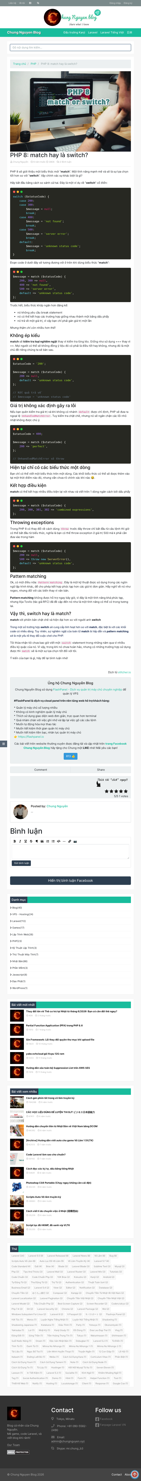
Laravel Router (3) (76, 1271)
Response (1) (102, 1383)
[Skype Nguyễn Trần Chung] (38, 3)
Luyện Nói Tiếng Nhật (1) (85, 1319)
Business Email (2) (21, 1287)
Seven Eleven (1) (105, 1367)
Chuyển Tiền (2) (20, 1293)
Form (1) (82, 1378)
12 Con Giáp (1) (106, 1351)
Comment (40, 769)
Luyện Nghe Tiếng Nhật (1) (54, 1319)
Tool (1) (117, 1378)
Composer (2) (60, 1293)
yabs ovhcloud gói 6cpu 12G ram (45, 1053)
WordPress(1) (20, 988)
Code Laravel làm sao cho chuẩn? (46, 1154)
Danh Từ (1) (32, 1346)
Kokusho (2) (80, 1277)
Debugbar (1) (82, 1340)
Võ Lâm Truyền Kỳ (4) (79, 1261)
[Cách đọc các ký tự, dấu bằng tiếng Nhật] (17, 1173)
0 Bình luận (65, 161)
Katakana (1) (47, 1325)
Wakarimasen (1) (99, 1335)
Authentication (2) (75, 1282)
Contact (117, 1474)
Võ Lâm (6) (99, 1255)
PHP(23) (17, 941)
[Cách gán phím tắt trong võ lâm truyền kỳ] (17, 1102)
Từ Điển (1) (117, 1340)
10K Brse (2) (63, 1277)
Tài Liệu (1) (17, 1351)
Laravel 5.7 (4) (101, 1261)
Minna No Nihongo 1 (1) (81, 1346)
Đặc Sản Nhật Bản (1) (61, 1340)
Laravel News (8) (81, 1255)
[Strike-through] (31, 841)
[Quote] (42, 841)
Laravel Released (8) (57, 1255)
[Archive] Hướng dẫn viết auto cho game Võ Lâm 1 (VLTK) (59, 1140)
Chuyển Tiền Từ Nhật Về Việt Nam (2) (105, 1293)
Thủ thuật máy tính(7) (25, 954)
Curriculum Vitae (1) (101, 1356)
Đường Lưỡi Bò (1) (36, 1356)
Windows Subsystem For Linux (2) (29, 1314)
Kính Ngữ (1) (88, 1372)
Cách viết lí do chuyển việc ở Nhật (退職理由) (52, 1211)
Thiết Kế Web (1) (20, 1383)
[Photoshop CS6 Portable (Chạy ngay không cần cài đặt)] (17, 1187)
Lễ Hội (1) (123, 1351)
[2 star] (111, 791)
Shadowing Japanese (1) (24, 1325)
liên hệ (12, 3)
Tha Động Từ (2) (39, 1282)
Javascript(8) (19, 974)
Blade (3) (63, 1266)
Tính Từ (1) (17, 1346)
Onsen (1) (40, 1340)
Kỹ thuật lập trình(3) (24, 947)
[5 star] (125, 791)
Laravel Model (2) (21, 1303)
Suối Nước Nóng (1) (21, 1340)
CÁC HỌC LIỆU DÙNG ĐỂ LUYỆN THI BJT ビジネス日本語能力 (60, 1112)
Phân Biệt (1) (121, 1356)
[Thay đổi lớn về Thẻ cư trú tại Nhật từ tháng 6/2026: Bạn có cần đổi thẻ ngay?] (17, 1016)
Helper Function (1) (100, 1378)
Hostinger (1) (57, 1367)
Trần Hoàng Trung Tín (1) (60, 1335)
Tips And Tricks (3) (33, 1271)
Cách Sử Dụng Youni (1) (24, 1362)
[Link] (69, 841)
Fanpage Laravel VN (112, 1424)
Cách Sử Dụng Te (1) (22, 1367)
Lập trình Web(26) (22, 934)
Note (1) (74, 1362)
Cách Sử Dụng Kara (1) (74, 1356)
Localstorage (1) (69, 1383)
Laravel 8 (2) (56, 1314)
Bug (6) (113, 1255)
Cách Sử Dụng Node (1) (95, 1362)
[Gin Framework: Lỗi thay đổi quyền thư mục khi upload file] (17, 1044)
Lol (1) (31, 1330)
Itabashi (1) (17, 1356)
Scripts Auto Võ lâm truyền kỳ (43, 1196)
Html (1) (69, 1378)
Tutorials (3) (116, 1271)
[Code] (58, 841)
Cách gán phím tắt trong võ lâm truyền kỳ (50, 1097)
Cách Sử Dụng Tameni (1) (53, 1362)
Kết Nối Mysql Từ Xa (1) (80, 1367)
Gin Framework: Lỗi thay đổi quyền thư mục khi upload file (60, 1039)
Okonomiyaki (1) (113, 1325)
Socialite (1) (71, 1372)
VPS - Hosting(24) (22, 914)
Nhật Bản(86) (20, 961)
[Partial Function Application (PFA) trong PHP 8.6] (17, 1030)
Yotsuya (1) (94, 1325)
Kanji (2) (95, 1277)
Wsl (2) (105, 1309)
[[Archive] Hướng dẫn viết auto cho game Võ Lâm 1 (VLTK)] (17, 1145)
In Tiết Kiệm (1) (34, 1372)
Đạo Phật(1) (19, 981)
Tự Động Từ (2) (19, 1282)
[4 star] (121, 791)
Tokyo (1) (81, 1335)
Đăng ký (128, 3)
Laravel (92, 32)
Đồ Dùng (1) (79, 1330)
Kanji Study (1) (61, 1330)
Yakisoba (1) (18, 1330)
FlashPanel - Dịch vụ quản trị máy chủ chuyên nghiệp (87, 689)
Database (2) (105, 1287)
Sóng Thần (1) (36, 1335)
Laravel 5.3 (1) (53, 1372)
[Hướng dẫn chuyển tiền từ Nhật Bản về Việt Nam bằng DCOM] (17, 1130)
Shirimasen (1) (119, 1335)
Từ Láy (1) (42, 1367)
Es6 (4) (38, 1266)
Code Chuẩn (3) (20, 1277)
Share (100, 769)
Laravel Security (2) (47, 1309)
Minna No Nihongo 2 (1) (109, 1346)
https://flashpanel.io (31, 736)
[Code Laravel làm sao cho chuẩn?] (17, 1159)
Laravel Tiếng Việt (112, 32)
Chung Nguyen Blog (24, 32)
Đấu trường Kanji (74, 32)
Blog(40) (17, 907)
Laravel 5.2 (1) (100, 1340)
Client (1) (86, 1383)
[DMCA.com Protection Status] (18, 1452)
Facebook (106, 1419)
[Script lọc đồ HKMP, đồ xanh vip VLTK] (17, 1229)
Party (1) (80, 1325)
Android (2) (108, 1277)
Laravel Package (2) (87, 1309)
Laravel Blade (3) (81, 1266)
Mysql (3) (119, 1266)
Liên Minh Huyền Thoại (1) (60, 1351)
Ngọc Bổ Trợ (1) (35, 1351)
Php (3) (15, 1271)
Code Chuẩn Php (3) (42, 1277)
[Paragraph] (36, 841)
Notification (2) (87, 1287)
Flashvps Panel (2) (115, 1314)
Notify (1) (37, 1383)
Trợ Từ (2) (56, 1282)
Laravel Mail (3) (55, 1271)
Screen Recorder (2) (97, 1303)
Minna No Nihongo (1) (54, 1346)
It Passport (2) (74, 1314)
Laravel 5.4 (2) (41, 1287)
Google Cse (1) (120, 1383)
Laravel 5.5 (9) (35, 1255)
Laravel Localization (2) (24, 1298)
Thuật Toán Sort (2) (98, 1282)
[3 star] (116, 791)
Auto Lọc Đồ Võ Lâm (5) (52, 1261)
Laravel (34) (18, 1255)
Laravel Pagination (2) (51, 1298)
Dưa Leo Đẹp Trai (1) (100, 1330)
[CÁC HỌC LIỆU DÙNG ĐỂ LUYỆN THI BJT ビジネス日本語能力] (17, 1116)
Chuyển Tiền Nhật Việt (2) (111, 1298)
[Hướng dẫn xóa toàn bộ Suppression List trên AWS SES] (17, 1072)
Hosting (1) (51, 1383)
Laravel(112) (19, 921)
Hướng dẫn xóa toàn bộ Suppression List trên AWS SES (58, 1067)
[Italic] (20, 841)
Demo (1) (56, 1378)
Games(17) (18, 927)
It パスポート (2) (94, 1314)
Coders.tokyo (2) (120, 1303)
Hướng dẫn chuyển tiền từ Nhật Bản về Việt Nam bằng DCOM (61, 1126)
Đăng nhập (115, 3)
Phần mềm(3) (20, 967)
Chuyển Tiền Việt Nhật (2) (80, 1298)
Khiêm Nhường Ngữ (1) (109, 1372)
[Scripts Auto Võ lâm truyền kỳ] (17, 1201)
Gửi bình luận (21, 863)
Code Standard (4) (21, 1266)
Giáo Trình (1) (65, 1325)
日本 (129, 32)
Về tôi (22, 3)
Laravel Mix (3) (97, 1271)
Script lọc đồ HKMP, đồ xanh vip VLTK (48, 1225)
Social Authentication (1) (35, 1378)
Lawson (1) (17, 1372)
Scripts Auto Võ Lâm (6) (23, 1261)
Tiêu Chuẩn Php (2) (44, 1303)
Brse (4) (50, 1266)
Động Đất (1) (18, 1335)
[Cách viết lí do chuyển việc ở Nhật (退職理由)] (17, 1215)
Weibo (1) (54, 1356)
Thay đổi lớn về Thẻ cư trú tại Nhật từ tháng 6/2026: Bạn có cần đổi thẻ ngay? (71, 1011)
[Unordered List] (53, 841)
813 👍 (70, 756)
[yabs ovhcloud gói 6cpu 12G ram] (17, 1058)
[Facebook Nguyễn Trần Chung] (30, 3)
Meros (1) (32, 1319)
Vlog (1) (119, 1330)
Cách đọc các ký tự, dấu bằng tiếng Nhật (50, 1168)
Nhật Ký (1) (44, 1330)
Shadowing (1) (109, 1319)
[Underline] (25, 841)
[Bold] (14, 841)
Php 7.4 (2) (17, 1309)
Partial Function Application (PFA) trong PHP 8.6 (54, 1025)
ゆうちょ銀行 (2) (40, 1293)
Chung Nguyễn (20, 161)
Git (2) (30, 1309)
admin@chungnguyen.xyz (68, 1441)
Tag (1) (15, 1378)
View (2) (57, 1287)
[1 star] (106, 791)
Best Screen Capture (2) (70, 1303)
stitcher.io (124, 672)
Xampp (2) (76, 1293)
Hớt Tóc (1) (17, 1319)
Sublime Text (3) (102, 1266)
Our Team (13, 1445)
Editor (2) (70, 1287)
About (128, 1474)
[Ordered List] (47, 841)
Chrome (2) (67, 1309)
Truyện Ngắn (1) (86, 1351)
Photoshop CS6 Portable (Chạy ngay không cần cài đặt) (58, 1182)
